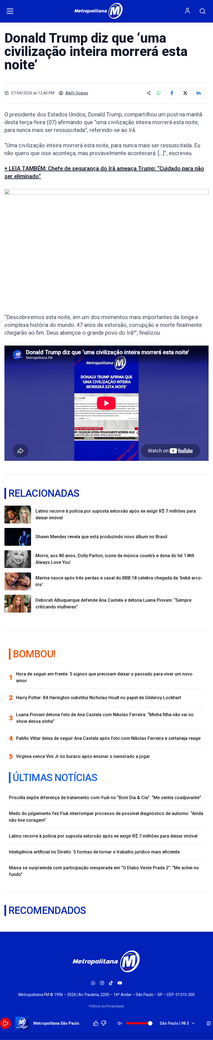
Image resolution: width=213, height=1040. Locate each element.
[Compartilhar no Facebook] (172, 93)
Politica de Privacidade (106, 1006)
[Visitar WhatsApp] (93, 983)
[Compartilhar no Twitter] (185, 93)
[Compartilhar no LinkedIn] (198, 93)
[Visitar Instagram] (102, 983)
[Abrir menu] (10, 11)
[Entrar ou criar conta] (187, 10)
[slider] (150, 1023)
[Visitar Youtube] (120, 983)
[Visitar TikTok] (111, 983)
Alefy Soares (76, 93)
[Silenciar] (119, 1023)
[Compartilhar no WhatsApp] (158, 93)
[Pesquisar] (202, 11)
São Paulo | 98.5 (174, 1023)
